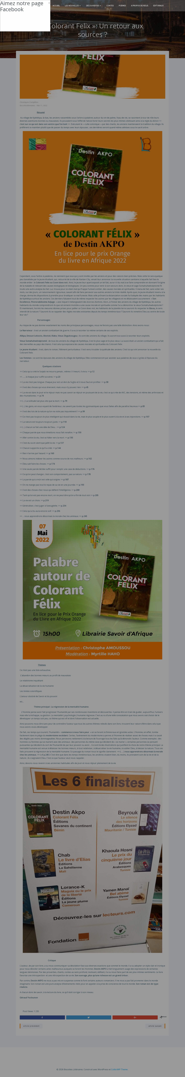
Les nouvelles (72, 6)
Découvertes (92, 6)
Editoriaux (158, 6)
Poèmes (122, 6)
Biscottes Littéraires (29, 6)
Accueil (56, 6)
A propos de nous (139, 6)
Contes (110, 6)
